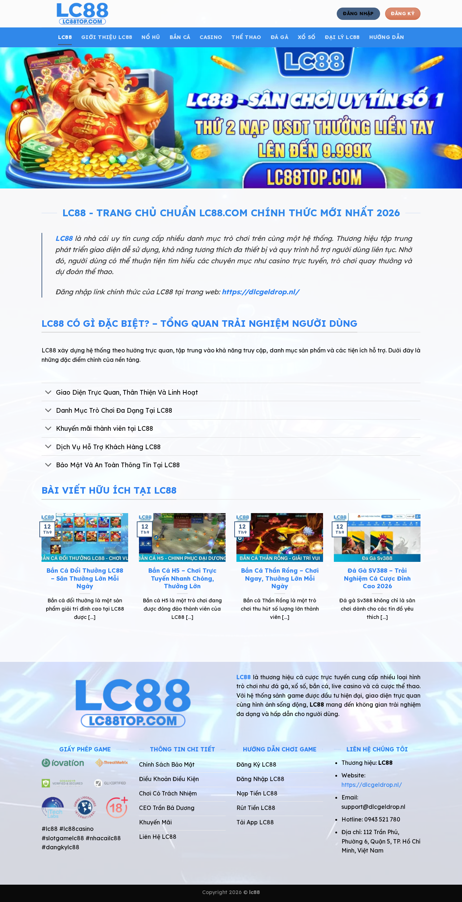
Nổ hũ (150, 37)
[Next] (422, 575)
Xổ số (306, 37)
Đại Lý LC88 (342, 37)
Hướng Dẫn (386, 37)
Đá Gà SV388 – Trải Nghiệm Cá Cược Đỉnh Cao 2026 (377, 578)
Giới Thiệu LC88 (106, 37)
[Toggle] (49, 392)
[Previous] (40, 575)
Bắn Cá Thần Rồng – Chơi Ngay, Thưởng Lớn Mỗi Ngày (280, 578)
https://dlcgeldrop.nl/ (260, 291)
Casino (211, 37)
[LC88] (108, 13)
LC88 (65, 37)
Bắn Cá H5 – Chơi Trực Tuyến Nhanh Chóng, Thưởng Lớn (182, 578)
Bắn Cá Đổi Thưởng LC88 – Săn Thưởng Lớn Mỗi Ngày (85, 578)
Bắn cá (180, 37)
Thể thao (246, 37)
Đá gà (279, 37)
